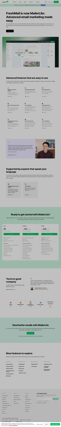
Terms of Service (5, 419)
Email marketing (4, 395)
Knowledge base (16, 395)
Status (3, 411)
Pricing (20, 1)
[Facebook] (37, 402)
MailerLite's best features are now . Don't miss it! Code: (30, 5)
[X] (39, 402)
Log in (51, 1)
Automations (4, 397)
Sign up (56, 1)
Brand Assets (29, 419)
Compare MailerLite (5, 403)
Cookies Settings (22, 419)
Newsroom (27, 411)
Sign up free (11, 234)
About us (26, 395)
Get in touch (27, 405)
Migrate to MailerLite (17, 399)
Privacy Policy (11, 419)
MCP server (4, 409)
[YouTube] (40, 402)
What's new (4, 413)
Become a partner (28, 403)
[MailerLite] (5, 2)
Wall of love (27, 409)
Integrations (4, 401)
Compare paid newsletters (6, 405)
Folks (47, 289)
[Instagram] (44, 402)
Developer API (4, 407)
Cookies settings (39, 424)
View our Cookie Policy (13, 425)
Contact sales (27, 407)
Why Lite (26, 397)
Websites (3, 399)
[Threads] (45, 402)
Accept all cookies (55, 424)
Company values (28, 399)
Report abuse (16, 403)
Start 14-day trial (30, 234)
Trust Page (16, 419)
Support (15, 401)
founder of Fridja (13, 151)
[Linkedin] (42, 402)
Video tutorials (16, 397)
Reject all (46, 424)
